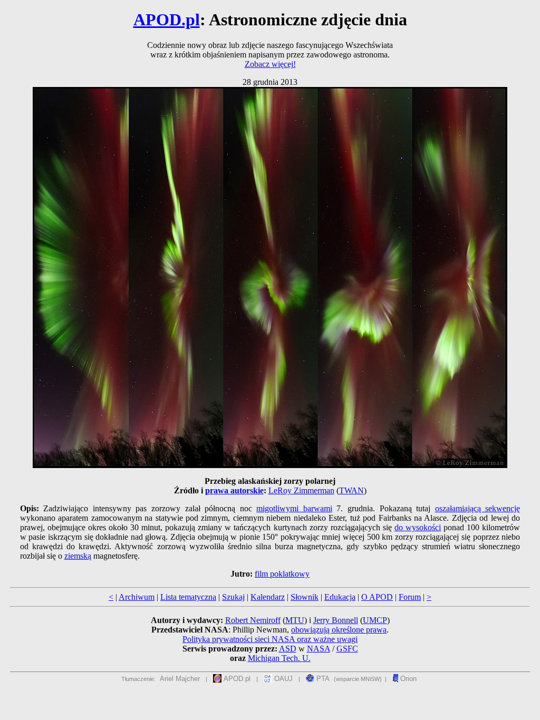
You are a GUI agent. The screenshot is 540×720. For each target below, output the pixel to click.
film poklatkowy (282, 573)
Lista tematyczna (188, 596)
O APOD (377, 596)
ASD (287, 648)
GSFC (347, 648)
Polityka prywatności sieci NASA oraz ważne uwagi (270, 639)
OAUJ (282, 679)
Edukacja (339, 596)
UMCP (375, 620)
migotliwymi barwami (294, 508)
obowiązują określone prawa (339, 629)
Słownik (305, 596)
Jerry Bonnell (335, 620)
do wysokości (417, 527)
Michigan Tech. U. (279, 658)
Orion (407, 679)
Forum (410, 596)
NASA (318, 648)
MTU (294, 620)
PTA (322, 679)
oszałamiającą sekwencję (477, 508)
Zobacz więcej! (270, 64)
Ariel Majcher (180, 679)
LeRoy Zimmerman (301, 490)
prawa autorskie (234, 490)
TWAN (351, 490)
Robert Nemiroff (253, 620)
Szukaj (233, 596)
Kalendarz (267, 596)
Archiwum (137, 596)
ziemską (77, 555)
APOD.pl (166, 19)
